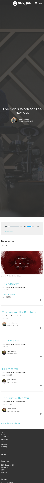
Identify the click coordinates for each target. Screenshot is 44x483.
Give (2, 442)
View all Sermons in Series (10, 423)
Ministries (4, 439)
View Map (4, 472)
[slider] (13, 226)
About (3, 434)
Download (8, 231)
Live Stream (5, 437)
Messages (4, 444)
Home (3, 432)
